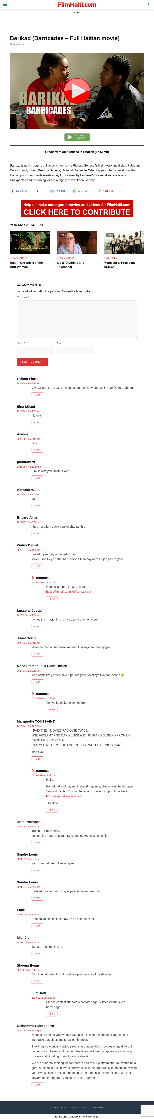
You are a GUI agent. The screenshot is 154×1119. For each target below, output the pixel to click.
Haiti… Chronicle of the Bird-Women (26, 265)
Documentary (19, 258)
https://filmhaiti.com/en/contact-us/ (68, 591)
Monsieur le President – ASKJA (120, 265)
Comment (23, 297)
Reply (37, 395)
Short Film (110, 258)
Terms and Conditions (68, 1116)
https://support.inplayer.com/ (64, 796)
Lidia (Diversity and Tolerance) (70, 265)
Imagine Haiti (95, 1108)
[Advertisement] (77, 23)
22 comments (17, 44)
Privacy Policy (91, 1116)
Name (21, 343)
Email (61, 343)
